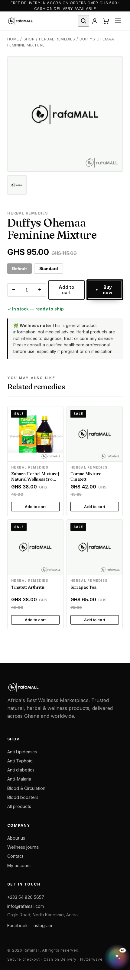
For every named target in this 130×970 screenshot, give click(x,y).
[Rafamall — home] (20, 21)
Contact (15, 856)
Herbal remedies (57, 39)
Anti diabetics (20, 769)
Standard (48, 268)
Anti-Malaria (19, 778)
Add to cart (66, 290)
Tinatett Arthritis (28, 587)
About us (16, 838)
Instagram (42, 925)
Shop (29, 39)
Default (19, 268)
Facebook (17, 925)
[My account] (94, 21)
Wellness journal (23, 847)
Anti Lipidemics (22, 751)
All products (19, 806)
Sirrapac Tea (83, 587)
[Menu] (118, 20)
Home (13, 39)
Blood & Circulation (26, 788)
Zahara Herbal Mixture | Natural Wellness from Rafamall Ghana (35, 479)
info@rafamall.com (25, 906)
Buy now (108, 290)
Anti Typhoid (20, 760)
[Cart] (105, 20)
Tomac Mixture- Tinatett (86, 476)
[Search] (83, 20)
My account (19, 865)
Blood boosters (22, 797)
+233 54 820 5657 (25, 897)
